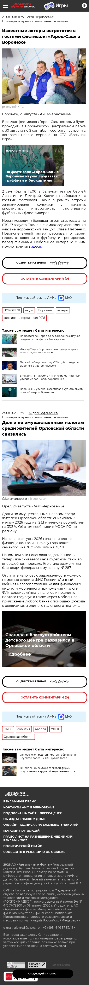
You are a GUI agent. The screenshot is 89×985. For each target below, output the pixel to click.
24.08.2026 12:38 (13, 413)
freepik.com (38, 499)
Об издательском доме (24, 819)
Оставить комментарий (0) (45, 279)
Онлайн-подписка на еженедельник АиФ (40, 825)
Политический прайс (22, 846)
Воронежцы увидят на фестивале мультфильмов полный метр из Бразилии (51, 390)
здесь (36, 246)
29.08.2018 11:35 (13, 17)
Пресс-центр (51, 813)
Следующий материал (42, 973)
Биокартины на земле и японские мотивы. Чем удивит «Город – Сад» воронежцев (50, 377)
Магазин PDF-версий (21, 831)
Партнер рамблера (60, 964)
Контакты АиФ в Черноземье (28, 807)
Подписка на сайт (19, 813)
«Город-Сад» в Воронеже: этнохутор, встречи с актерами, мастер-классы (50, 351)
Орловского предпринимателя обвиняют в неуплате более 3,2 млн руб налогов (48, 756)
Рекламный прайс (19, 801)
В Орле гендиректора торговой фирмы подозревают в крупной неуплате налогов (47, 769)
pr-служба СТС (13, 107)
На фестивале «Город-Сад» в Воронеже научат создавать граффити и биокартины (50, 337)
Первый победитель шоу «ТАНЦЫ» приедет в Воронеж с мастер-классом (49, 364)
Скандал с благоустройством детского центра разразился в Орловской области (39, 640)
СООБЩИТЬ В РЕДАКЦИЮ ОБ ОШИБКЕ (34, 852)
